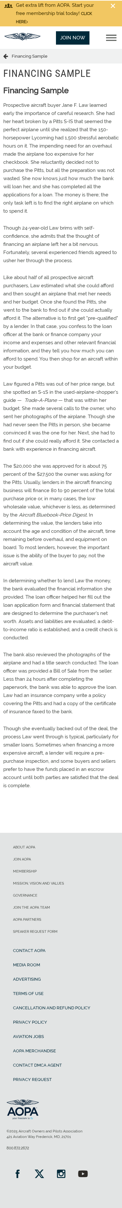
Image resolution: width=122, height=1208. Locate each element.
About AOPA (24, 847)
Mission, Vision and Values (38, 883)
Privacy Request (32, 1079)
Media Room (26, 964)
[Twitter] (39, 1174)
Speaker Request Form (35, 932)
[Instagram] (61, 1174)
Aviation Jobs (28, 1036)
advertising (27, 979)
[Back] (7, 56)
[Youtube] (83, 1174)
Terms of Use (28, 993)
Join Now (72, 38)
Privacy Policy (30, 1022)
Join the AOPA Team (31, 907)
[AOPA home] (22, 39)
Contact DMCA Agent (37, 1065)
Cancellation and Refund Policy (51, 1007)
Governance (25, 895)
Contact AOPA (29, 950)
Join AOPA (22, 859)
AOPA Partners (27, 919)
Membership (25, 871)
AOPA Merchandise (34, 1050)
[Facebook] (17, 1174)
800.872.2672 (18, 1148)
